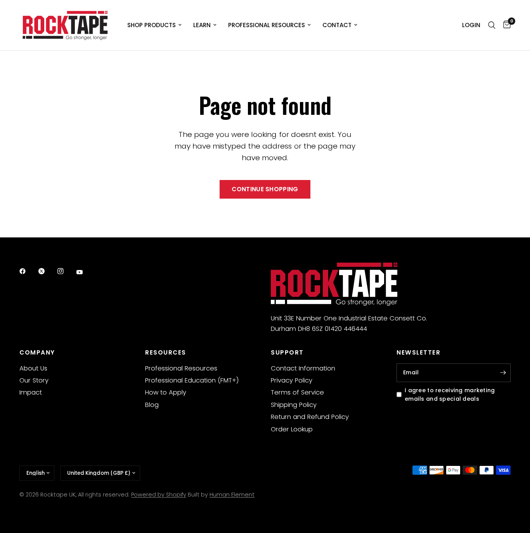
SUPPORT (287, 352)
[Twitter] (46, 271)
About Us (33, 368)
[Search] (491, 25)
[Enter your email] (503, 372)
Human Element (232, 494)
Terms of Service (297, 392)
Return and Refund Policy (310, 416)
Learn (202, 25)
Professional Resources (266, 25)
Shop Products (151, 25)
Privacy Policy (291, 380)
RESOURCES (165, 352)
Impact (30, 392)
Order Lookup (292, 429)
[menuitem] (154, 25)
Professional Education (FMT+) (192, 380)
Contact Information (303, 368)
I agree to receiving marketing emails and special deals (450, 394)
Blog (152, 404)
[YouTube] (85, 272)
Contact (337, 25)
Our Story (33, 380)
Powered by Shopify (158, 494)
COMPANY (37, 352)
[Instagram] (65, 271)
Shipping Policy (294, 404)
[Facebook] (27, 271)
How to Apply (165, 392)
